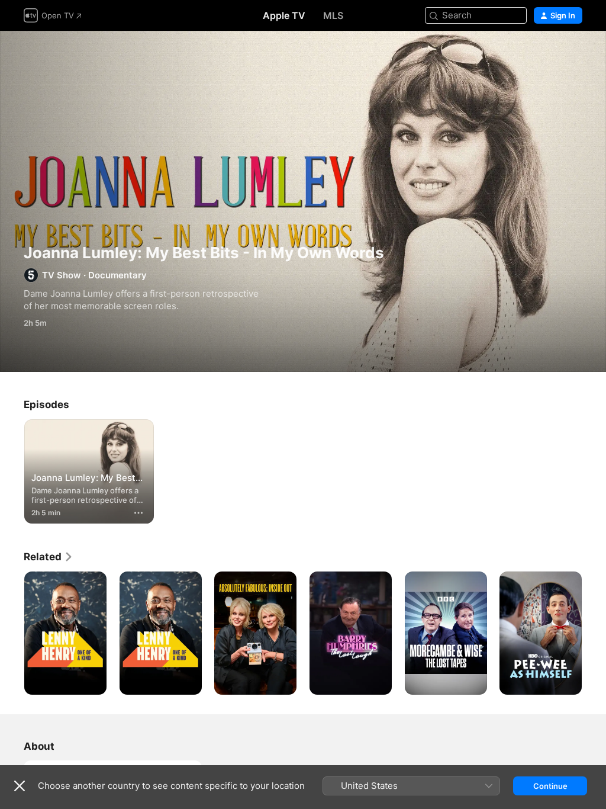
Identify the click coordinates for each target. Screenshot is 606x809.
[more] (138, 513)
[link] (48, 556)
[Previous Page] (12, 633)
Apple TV (284, 15)
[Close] (19, 786)
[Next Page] (594, 633)
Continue (550, 786)
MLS (333, 15)
